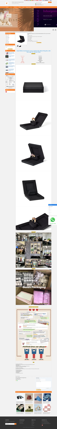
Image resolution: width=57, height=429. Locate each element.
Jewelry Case (7, 36)
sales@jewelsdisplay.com (47, 423)
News (23, 7)
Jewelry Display (7, 37)
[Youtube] (6, 91)
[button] (53, 30)
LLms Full (33, 425)
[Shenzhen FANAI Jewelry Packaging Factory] (6, 4)
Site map (33, 423)
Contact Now (10, 48)
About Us (15, 7)
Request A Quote (28, 7)
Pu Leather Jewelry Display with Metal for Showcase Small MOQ (11, 56)
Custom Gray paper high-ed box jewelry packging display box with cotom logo (12, 66)
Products (11, 7)
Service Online (51, 206)
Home (7, 7)
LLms (32, 424)
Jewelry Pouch (7, 41)
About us (33, 421)
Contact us (34, 7)
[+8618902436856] (17, 380)
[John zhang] (6, 47)
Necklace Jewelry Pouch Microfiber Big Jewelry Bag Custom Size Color (11, 73)
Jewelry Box (7, 40)
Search (50, 2)
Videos (20, 7)
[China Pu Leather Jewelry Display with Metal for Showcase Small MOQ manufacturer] (6, 56)
